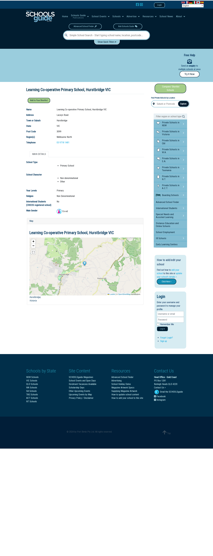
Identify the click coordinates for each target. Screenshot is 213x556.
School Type (32, 162)
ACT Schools (32, 398)
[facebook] (138, 5)
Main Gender (32, 210)
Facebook (161, 396)
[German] (191, 2)
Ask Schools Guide (126, 26)
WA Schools (31, 387)
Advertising (116, 380)
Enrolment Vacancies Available (82, 384)
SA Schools (31, 391)
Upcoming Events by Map (80, 394)
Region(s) (30, 137)
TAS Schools (32, 394)
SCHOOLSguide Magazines (81, 377)
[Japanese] (198, 2)
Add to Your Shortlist (39, 100)
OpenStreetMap (124, 294)
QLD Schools (32, 384)
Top (169, 433)
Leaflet (112, 294)
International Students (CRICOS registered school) (38, 203)
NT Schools (31, 401)
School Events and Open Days (82, 380)
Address (30, 115)
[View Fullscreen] (33, 252)
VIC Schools (31, 380)
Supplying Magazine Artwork (124, 391)
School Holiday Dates (121, 384)
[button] (84, 263)
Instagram (161, 400)
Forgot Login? (166, 337)
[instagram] (141, 5)
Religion (29, 196)
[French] (187, 2)
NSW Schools (32, 377)
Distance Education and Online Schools (167, 225)
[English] (183, 2)
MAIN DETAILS (39, 154)
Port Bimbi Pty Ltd (85, 431)
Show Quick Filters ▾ (107, 42)
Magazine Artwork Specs (122, 387)
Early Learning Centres (167, 244)
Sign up (163, 341)
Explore (183, 104)
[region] (83, 64)
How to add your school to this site (127, 398)
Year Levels (31, 190)
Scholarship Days (76, 387)
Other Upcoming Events (79, 391)
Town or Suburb (33, 120)
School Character (34, 174)
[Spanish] (202, 2)
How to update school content (125, 394)
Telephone (31, 142)
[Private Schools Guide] (40, 16)
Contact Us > (160, 387)
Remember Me (167, 324)
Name (29, 109)
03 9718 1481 (63, 142)
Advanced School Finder (84, 26)
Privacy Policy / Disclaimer (81, 398)
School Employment (165, 232)
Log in (162, 329)
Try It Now (189, 74)
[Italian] (194, 2)
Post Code (31, 131)
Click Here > (166, 281)
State (28, 126)
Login (159, 5)
